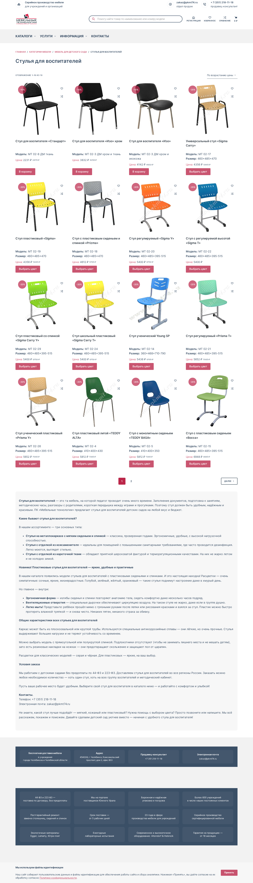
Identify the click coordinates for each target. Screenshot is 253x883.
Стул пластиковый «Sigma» (35, 238)
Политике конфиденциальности (58, 877)
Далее (227, 481)
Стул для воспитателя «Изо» (150, 141)
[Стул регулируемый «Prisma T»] (212, 304)
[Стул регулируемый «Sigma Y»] (155, 206)
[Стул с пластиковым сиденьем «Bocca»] (212, 401)
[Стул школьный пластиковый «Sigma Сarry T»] (98, 304)
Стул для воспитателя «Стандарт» (40, 141)
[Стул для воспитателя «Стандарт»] (41, 109)
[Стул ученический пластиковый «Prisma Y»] (41, 401)
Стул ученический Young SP (149, 336)
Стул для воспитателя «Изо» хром (97, 141)
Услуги (46, 36)
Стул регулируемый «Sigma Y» (151, 238)
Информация (71, 36)
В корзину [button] (25, 171)
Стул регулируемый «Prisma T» (208, 336)
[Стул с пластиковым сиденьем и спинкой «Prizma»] (98, 206)
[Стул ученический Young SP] (155, 304)
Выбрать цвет (198, 171)
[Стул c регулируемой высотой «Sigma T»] (212, 206)
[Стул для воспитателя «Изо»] (155, 109)
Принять (229, 872)
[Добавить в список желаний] (62, 88)
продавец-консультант (224, 6)
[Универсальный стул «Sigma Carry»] (212, 109)
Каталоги (23, 36)
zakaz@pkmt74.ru (208, 758)
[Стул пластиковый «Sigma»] (41, 206)
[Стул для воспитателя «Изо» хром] (98, 109)
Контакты (100, 36)
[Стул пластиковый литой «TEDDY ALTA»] (98, 401)
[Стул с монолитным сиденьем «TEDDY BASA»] (155, 401)
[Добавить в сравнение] (62, 96)
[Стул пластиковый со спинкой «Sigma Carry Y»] (41, 304)
